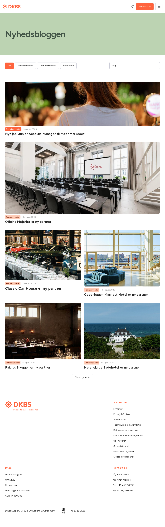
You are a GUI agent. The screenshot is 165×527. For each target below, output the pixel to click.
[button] (82, 377)
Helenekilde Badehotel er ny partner (112, 367)
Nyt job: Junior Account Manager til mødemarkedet (45, 134)
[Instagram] (63, 512)
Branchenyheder (13, 129)
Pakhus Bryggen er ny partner (27, 367)
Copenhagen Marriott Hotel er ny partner (116, 294)
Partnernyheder (12, 217)
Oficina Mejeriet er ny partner (28, 222)
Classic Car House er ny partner (33, 288)
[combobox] (132, 66)
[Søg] (156, 66)
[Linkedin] (63, 509)
